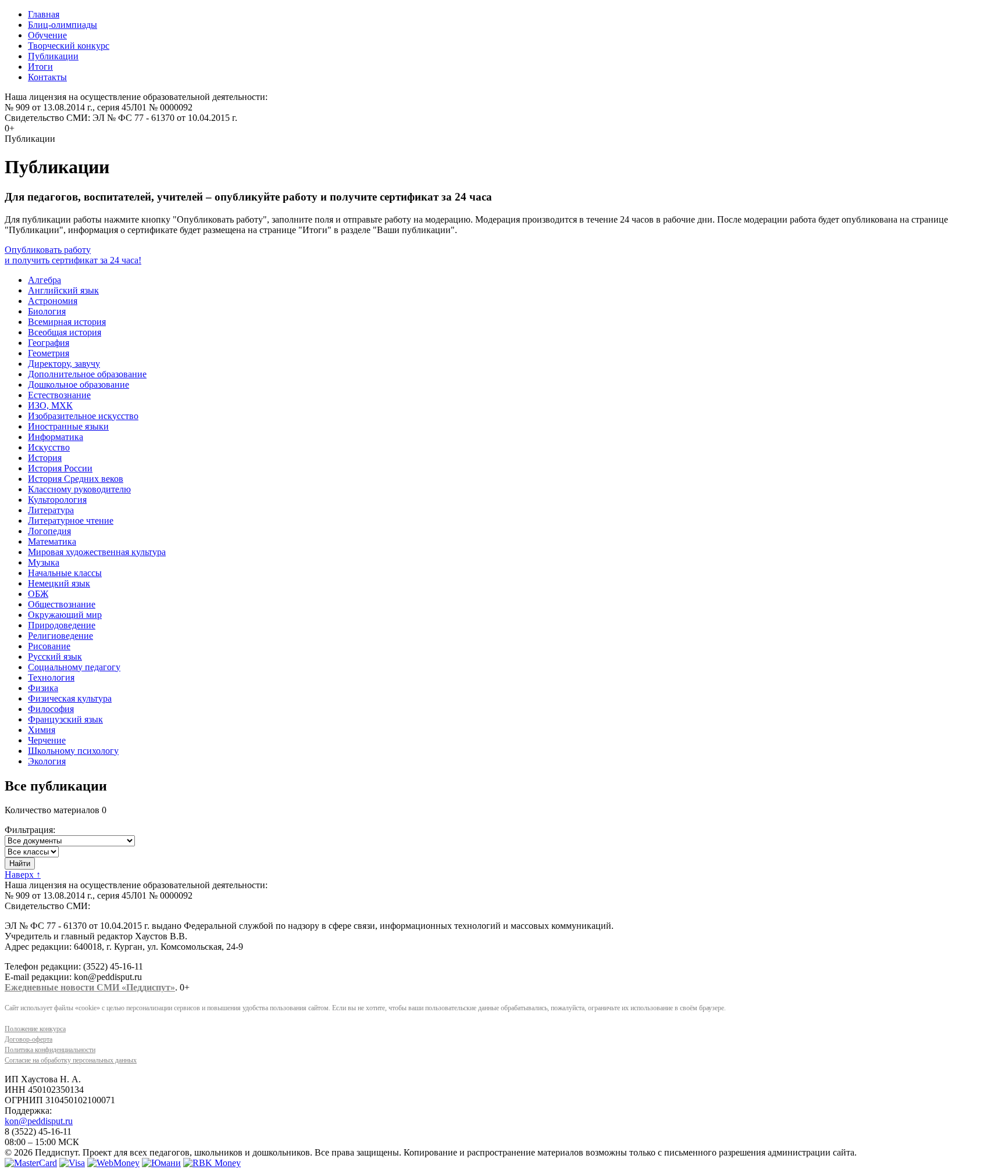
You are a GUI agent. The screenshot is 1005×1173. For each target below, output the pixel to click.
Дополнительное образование (87, 374)
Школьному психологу (73, 751)
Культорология (57, 500)
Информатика (55, 437)
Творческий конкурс (68, 46)
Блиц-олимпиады (62, 25)
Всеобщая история (64, 332)
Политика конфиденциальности (50, 1050)
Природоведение (61, 625)
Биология (47, 311)
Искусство (49, 447)
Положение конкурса (35, 1029)
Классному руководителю (79, 489)
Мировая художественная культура (97, 552)
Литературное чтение (70, 520)
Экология (47, 761)
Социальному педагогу (74, 667)
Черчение (47, 740)
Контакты (47, 77)
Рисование (49, 646)
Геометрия (48, 353)
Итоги (40, 66)
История (45, 458)
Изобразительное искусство (83, 416)
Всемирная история (67, 322)
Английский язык (63, 290)
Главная (43, 14)
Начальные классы (65, 573)
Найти (19, 863)
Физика (43, 688)
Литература (51, 510)
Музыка (43, 562)
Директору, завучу (64, 364)
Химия (41, 730)
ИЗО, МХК (50, 405)
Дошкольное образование (78, 384)
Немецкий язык (59, 583)
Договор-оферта (28, 1039)
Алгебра (44, 280)
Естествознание (59, 395)
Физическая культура (70, 698)
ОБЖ (38, 594)
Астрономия (52, 301)
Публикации (53, 56)
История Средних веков (75, 479)
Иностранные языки (68, 426)
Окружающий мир (65, 615)
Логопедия (49, 531)
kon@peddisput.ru (39, 1121)
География (48, 343)
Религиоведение (60, 636)
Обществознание (61, 604)
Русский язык (55, 656)
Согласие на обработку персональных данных (71, 1060)
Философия (51, 709)
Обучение (47, 35)
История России (60, 468)
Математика (52, 541)
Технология (51, 677)
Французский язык (65, 719)
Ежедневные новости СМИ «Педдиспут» (90, 987)
